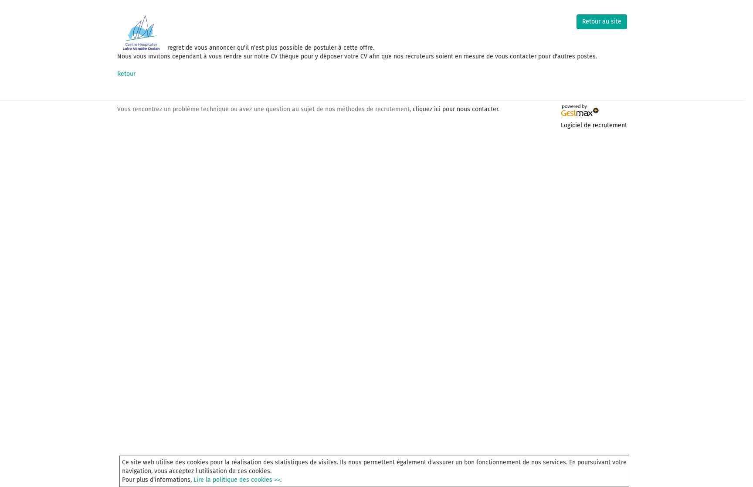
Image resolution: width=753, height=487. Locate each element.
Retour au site (601, 21)
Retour (126, 74)
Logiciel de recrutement (594, 125)
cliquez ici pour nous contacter (455, 109)
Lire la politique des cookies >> (236, 480)
